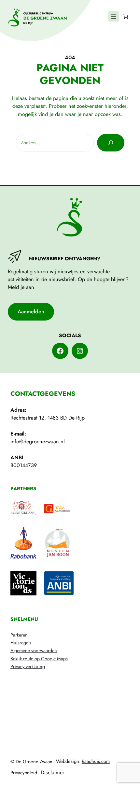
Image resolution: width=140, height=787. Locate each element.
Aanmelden (31, 311)
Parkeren (19, 635)
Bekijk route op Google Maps (39, 658)
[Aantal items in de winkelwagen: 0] (125, 16)
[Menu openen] (113, 16)
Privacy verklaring (27, 666)
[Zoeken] (110, 142)
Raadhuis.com (96, 761)
